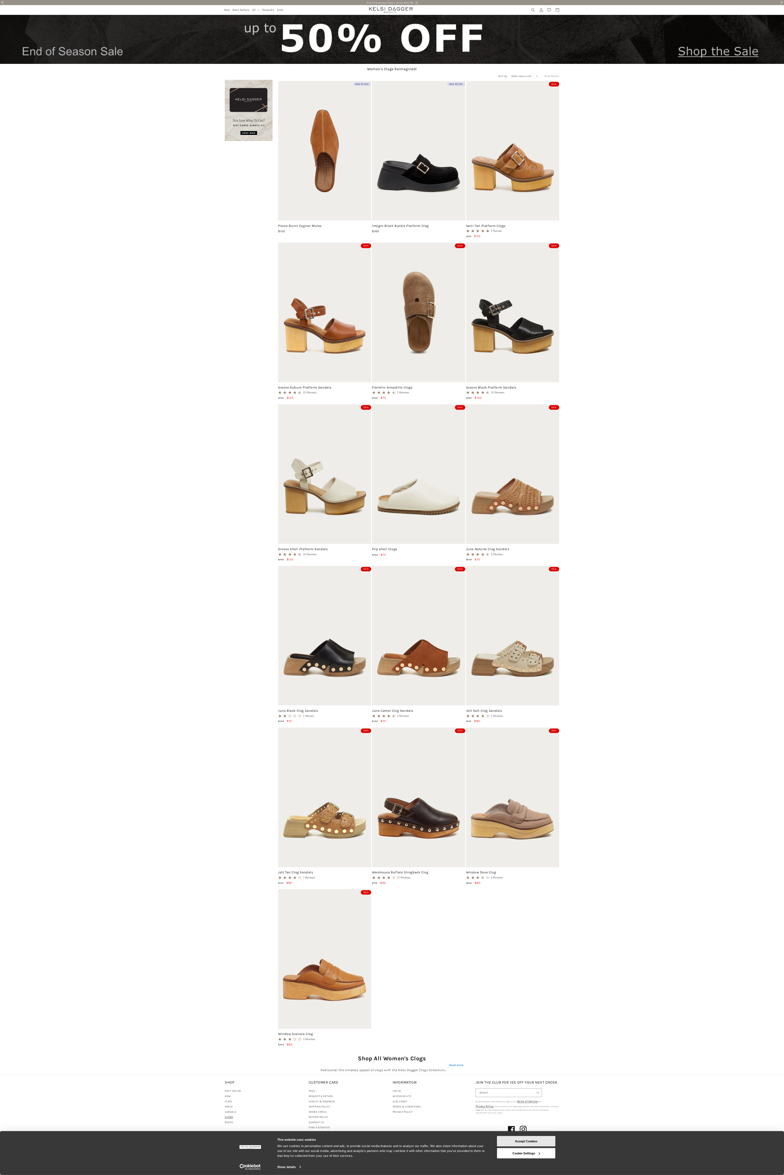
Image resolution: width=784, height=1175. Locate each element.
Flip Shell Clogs (385, 549)
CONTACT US (316, 1122)
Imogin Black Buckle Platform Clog (400, 226)
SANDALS (230, 1111)
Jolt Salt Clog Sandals (484, 711)
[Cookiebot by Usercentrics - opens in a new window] (250, 1167)
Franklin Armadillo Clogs (392, 387)
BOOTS (229, 1122)
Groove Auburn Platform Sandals (305, 387)
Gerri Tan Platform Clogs (486, 226)
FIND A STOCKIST (319, 1127)
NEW (228, 1096)
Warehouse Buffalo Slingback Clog (400, 872)
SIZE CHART (400, 1101)
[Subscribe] (537, 1092)
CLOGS (229, 1116)
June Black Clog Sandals (298, 711)
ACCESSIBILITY (402, 1096)
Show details (286, 1167)
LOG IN (397, 1090)
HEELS (229, 1106)
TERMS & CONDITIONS (407, 1106)
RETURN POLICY (318, 1116)
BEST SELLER (233, 1090)
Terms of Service (527, 1101)
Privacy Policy (485, 1106)
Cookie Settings (523, 1153)
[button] (256, 10)
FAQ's (312, 1090)
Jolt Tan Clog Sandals (295, 872)
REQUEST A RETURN (321, 1096)
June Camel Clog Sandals (392, 711)
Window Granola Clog (295, 1034)
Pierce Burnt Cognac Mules (300, 226)
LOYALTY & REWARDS (322, 1101)
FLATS (228, 1101)
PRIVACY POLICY (403, 1111)
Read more (456, 1065)
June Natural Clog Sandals (488, 549)
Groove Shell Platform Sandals (303, 549)
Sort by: (503, 76)
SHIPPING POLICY (319, 1106)
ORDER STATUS (318, 1111)
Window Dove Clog (481, 872)
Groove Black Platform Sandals (491, 387)
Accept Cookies (526, 1141)
